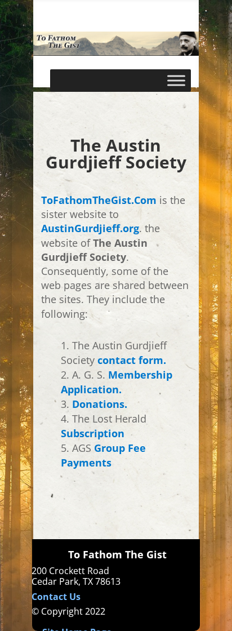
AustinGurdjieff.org (90, 228)
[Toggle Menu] (176, 80)
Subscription (92, 433)
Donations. (99, 404)
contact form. (131, 360)
